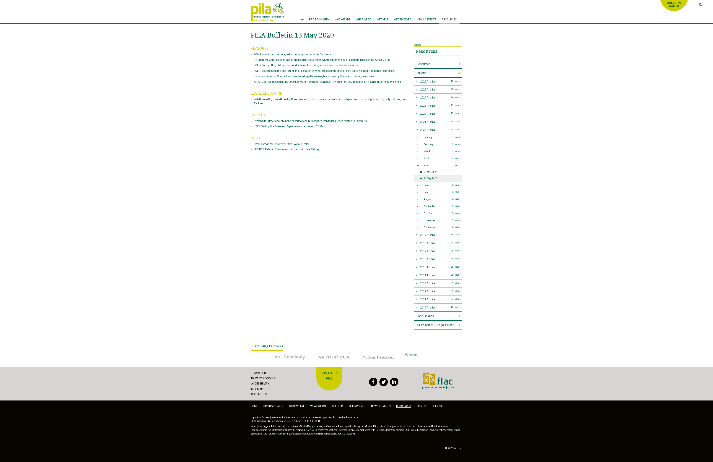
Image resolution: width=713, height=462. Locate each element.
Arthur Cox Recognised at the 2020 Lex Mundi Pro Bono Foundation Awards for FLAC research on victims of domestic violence (327, 81)
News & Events (381, 406)
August (442, 199)
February (442, 144)
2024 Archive (440, 97)
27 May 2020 (430, 172)
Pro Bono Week (273, 406)
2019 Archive (440, 234)
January (442, 137)
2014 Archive (440, 275)
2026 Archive (440, 81)
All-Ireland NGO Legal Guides (435, 325)
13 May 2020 (430, 178)
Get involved (357, 406)
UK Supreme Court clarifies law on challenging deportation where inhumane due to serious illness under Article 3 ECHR (323, 59)
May (442, 165)
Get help (337, 406)
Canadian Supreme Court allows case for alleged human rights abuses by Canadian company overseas (314, 76)
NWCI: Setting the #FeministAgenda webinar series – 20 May (289, 126)
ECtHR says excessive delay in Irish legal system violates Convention (293, 54)
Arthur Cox (322, 354)
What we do (318, 406)
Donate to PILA (329, 375)
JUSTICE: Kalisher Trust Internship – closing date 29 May (286, 149)
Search (437, 406)
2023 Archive (440, 105)
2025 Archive (440, 89)
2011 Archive (440, 299)
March (442, 151)
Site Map (257, 388)
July (442, 192)
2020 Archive (440, 129)
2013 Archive (440, 283)
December (442, 227)
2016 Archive (440, 259)
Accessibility (260, 383)
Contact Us (259, 394)
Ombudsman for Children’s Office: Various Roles (282, 144)
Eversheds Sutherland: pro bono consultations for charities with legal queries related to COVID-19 (310, 120)
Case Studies (425, 316)
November (442, 220)
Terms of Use (260, 373)
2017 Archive (440, 251)
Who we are (297, 406)
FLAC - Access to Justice (436, 374)
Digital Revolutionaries (453, 448)
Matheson (411, 354)
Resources (426, 51)
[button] (342, 19)
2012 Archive (440, 291)
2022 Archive (440, 113)
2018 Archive (440, 243)
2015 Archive (440, 267)
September (442, 206)
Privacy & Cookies (263, 378)
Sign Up (421, 406)
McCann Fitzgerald (371, 354)
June (442, 185)
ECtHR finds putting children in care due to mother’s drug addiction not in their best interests (307, 65)
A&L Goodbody (279, 354)
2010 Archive (440, 307)
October (442, 213)
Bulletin (421, 73)
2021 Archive (440, 121)
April (442, 158)
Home (254, 406)
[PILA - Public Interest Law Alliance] (267, 12)
